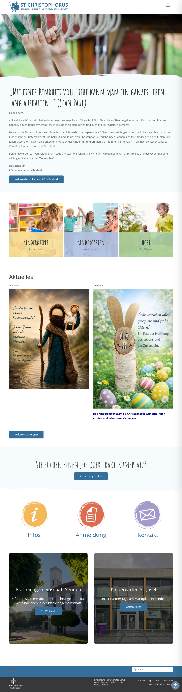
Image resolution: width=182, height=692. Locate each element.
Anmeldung (91, 535)
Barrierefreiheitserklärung (160, 684)
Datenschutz (167, 680)
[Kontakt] (148, 502)
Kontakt (147, 535)
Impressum (153, 680)
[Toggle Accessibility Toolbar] (175, 685)
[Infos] (34, 502)
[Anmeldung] (91, 502)
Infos (34, 535)
